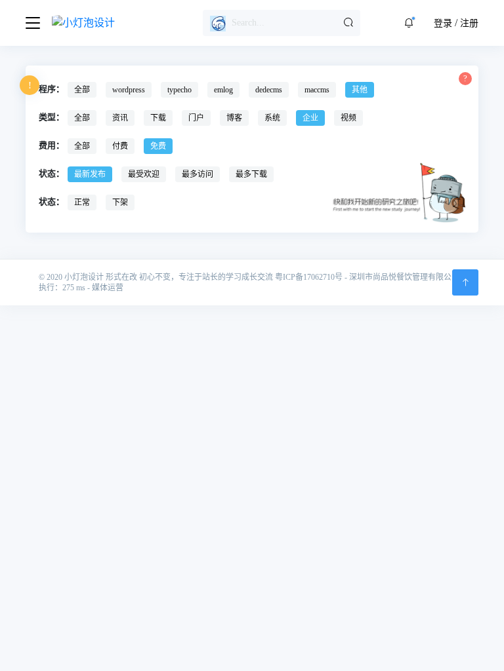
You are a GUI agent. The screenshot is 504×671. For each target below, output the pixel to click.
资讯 (120, 118)
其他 (360, 89)
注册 (469, 23)
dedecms (268, 89)
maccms (316, 89)
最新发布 (90, 174)
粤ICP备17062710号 (309, 277)
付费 (120, 146)
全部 (82, 89)
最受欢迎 (143, 174)
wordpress (128, 89)
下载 (158, 118)
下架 (120, 202)
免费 (158, 146)
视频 (348, 118)
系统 (272, 118)
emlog (223, 89)
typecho (179, 89)
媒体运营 (107, 287)
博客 (234, 118)
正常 (82, 202)
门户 (196, 118)
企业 (310, 118)
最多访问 (197, 174)
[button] (409, 23)
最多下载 (251, 174)
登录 (443, 23)
